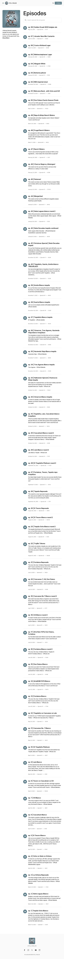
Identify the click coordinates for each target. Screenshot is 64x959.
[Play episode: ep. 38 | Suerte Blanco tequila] (25, 303)
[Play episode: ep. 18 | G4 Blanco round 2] (25, 616)
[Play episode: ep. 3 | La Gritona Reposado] (25, 876)
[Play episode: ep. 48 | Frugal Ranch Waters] (25, 131)
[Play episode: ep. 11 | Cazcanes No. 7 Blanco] (25, 729)
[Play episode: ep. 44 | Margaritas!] (25, 197)
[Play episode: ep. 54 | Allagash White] (25, 64)
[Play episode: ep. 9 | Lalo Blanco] (25, 763)
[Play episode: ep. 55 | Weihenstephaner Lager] (25, 55)
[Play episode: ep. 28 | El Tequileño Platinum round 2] (25, 464)
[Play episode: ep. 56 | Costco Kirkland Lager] (25, 46)
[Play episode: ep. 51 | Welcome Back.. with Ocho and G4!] (25, 92)
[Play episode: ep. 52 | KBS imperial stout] (25, 83)
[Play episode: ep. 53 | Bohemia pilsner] (25, 73)
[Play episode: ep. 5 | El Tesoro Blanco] (25, 836)
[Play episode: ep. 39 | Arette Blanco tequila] (25, 286)
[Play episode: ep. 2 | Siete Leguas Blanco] (25, 894)
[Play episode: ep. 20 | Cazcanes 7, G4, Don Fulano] (25, 580)
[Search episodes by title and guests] (25, 20)
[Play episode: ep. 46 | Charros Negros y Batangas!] (25, 165)
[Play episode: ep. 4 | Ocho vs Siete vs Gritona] (25, 857)
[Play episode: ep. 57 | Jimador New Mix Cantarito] (25, 37)
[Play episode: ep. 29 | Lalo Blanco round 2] (25, 451)
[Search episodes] (53, 3)
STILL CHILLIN (13, 3)
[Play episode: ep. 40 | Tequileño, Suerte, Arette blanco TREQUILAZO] (25, 265)
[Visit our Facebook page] (24, 950)
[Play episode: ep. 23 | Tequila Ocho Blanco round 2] (25, 527)
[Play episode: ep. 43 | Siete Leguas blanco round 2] (25, 212)
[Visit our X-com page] (32, 950)
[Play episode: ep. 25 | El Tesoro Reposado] (25, 509)
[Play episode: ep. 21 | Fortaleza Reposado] (25, 563)
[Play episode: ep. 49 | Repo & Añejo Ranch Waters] (25, 116)
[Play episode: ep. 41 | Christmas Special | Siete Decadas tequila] (25, 244)
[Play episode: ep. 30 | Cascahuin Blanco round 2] (25, 434)
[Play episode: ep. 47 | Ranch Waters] (25, 150)
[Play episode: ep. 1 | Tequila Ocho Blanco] (25, 911)
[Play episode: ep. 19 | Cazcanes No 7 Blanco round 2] (25, 597)
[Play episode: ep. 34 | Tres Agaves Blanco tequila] (25, 365)
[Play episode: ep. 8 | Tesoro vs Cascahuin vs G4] (25, 782)
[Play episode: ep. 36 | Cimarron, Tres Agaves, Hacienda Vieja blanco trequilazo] (25, 331)
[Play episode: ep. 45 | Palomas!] (25, 180)
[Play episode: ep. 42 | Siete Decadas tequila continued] (25, 229)
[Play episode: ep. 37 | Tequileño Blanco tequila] (25, 318)
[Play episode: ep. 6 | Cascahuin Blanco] (25, 815)
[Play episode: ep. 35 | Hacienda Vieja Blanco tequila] (25, 352)
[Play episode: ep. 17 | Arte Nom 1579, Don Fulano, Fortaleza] (25, 633)
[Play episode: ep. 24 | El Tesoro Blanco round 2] (25, 518)
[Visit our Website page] (39, 950)
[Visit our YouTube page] (36, 950)
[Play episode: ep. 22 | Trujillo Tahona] (25, 544)
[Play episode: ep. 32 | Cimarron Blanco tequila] (25, 398)
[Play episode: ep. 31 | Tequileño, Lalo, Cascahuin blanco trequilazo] (25, 415)
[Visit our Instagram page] (28, 950)
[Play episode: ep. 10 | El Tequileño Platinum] (25, 748)
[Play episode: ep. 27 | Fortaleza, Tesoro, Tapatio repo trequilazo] (25, 473)
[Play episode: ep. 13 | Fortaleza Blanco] (25, 697)
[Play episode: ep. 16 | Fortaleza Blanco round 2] (25, 650)
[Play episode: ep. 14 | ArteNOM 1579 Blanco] (25, 682)
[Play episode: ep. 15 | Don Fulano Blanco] (25, 665)
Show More (5, 38)
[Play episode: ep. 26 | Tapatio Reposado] (25, 492)
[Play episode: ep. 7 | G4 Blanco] (25, 798)
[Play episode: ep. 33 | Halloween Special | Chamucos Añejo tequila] (25, 378)
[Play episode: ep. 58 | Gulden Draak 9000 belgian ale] (25, 28)
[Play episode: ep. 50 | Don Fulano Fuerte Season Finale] (25, 101)
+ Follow (58, 3)
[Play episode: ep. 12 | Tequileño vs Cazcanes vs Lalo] (25, 714)
